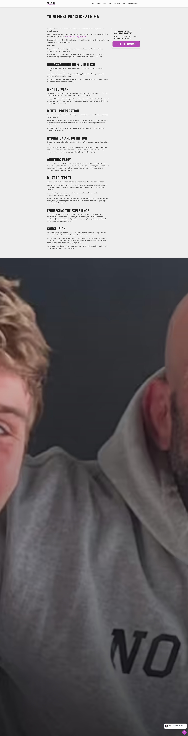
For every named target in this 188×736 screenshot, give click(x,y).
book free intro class (133, 3)
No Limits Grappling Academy (75, 37)
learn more (117, 3)
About (93, 3)
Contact (124, 3)
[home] (51, 3)
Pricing (105, 3)
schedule (99, 3)
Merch (110, 3)
